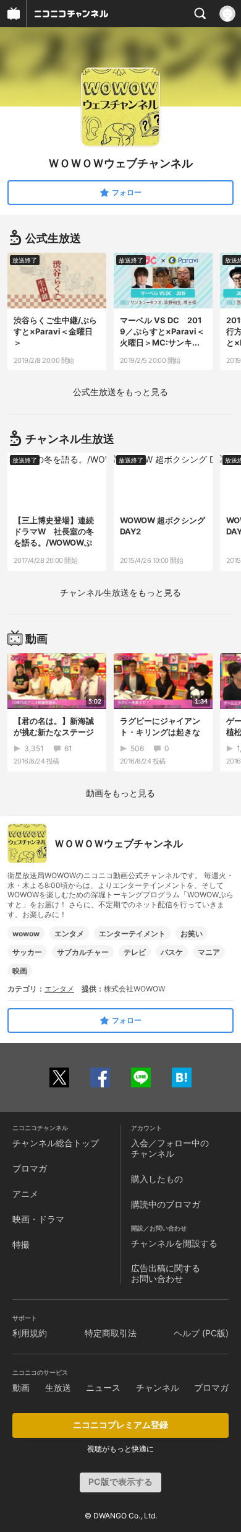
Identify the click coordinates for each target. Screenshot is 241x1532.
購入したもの (157, 1178)
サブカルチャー (83, 952)
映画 (19, 970)
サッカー (27, 952)
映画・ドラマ (38, 1219)
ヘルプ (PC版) (201, 1333)
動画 (21, 1387)
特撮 (21, 1244)
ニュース (103, 1387)
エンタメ (69, 933)
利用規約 (29, 1333)
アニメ (25, 1193)
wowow (26, 933)
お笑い (191, 933)
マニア (209, 952)
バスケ (172, 952)
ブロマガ (29, 1168)
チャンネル (157, 1387)
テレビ (135, 952)
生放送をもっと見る (120, 391)
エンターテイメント (132, 933)
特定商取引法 (111, 1333)
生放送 (58, 1387)
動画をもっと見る (120, 793)
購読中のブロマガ (165, 1204)
